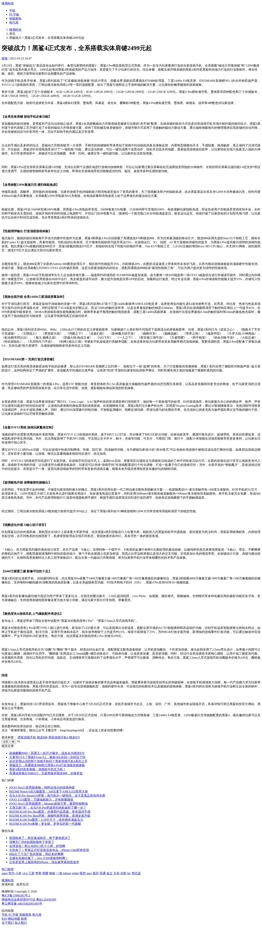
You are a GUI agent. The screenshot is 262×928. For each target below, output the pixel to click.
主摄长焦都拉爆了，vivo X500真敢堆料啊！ (38, 858)
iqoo (89, 873)
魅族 (52, 873)
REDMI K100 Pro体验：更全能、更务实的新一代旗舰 (45, 823)
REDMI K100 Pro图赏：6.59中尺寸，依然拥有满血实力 (46, 819)
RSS (4, 918)
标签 (24, 918)
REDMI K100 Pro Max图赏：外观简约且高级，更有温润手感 (49, 811)
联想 (83, 873)
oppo (5, 873)
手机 (12, 10)
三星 (31, 873)
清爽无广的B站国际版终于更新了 (31, 842)
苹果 (38, 873)
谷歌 (123, 873)
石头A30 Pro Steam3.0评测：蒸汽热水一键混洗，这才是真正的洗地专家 (57, 795)
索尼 (96, 873)
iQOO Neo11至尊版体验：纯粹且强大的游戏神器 (42, 787)
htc (129, 873)
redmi (75, 873)
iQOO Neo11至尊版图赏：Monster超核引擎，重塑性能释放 (48, 803)
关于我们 (8, 922)
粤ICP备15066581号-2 (16, 895)
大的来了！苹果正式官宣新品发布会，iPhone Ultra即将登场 (49, 850)
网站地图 (14, 918)
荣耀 (45, 873)
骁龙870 (74, 737)
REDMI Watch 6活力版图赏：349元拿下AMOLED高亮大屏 (48, 791)
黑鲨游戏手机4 (58, 737)
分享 (5, 741)
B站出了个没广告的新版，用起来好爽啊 (36, 854)
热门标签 (8, 869)
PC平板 (14, 14)
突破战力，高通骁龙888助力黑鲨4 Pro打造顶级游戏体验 (47, 765)
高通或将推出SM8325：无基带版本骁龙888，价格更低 (46, 773)
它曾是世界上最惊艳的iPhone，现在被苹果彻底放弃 (44, 862)
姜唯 (5, 58)
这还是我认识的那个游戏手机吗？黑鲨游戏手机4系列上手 (48, 761)
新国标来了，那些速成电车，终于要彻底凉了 (40, 838)
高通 (103, 873)
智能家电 (15, 18)
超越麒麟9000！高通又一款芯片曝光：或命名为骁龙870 (46, 753)
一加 (59, 873)
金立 (109, 873)
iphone (67, 873)
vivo (25, 873)
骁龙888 (42, 737)
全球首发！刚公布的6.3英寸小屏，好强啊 (37, 846)
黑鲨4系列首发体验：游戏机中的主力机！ (37, 769)
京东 (116, 873)
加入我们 (21, 922)
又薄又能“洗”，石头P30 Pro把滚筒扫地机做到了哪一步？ (47, 807)
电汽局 (13, 22)
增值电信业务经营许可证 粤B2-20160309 (29, 899)
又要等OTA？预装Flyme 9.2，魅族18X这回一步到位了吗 (47, 757)
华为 (11, 873)
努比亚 (136, 873)
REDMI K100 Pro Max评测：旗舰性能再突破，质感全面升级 (49, 815)
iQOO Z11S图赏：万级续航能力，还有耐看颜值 (41, 799)
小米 (18, 873)
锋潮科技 (8, 3)
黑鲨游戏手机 (27, 737)
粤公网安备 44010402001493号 (22, 903)
